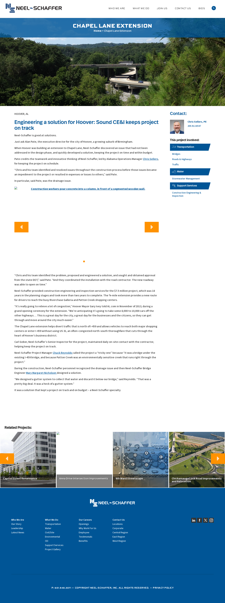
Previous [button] (21, 227)
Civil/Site (49, 532)
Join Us (162, 8)
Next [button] (152, 227)
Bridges (176, 154)
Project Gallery (53, 549)
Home (97, 31)
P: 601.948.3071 (61, 587)
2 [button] (89, 261)
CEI (46, 541)
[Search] (213, 8)
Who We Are (116, 8)
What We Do (141, 8)
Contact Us (183, 8)
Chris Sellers (150, 159)
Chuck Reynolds (63, 353)
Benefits (83, 541)
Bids (201, 8)
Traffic (175, 164)
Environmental (52, 537)
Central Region (120, 532)
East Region (118, 537)
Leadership (17, 528)
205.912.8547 (194, 126)
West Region (119, 541)
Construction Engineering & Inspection (186, 194)
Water (180, 171)
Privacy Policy (163, 587)
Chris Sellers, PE (197, 122)
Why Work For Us (87, 528)
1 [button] (84, 261)
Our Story (16, 524)
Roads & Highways (182, 159)
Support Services (187, 186)
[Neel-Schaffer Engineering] (34, 8)
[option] (86, 226)
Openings (84, 524)
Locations (117, 524)
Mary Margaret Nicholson (41, 373)
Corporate (117, 528)
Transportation (185, 147)
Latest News (17, 532)
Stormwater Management (186, 178)
